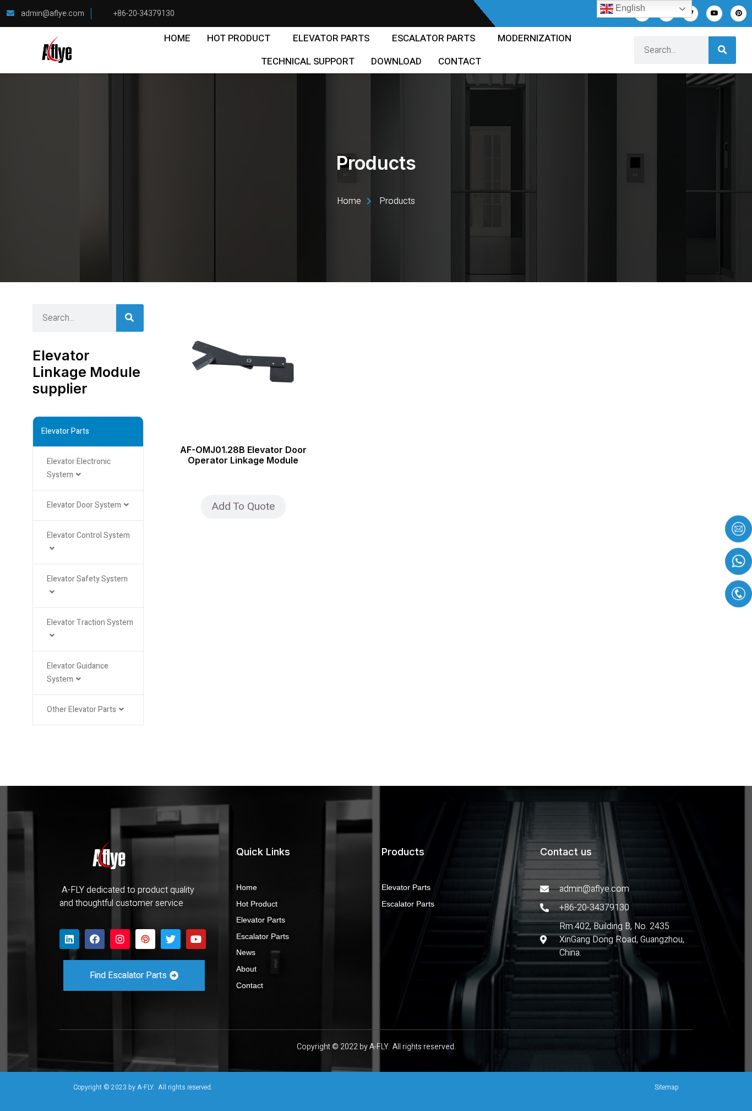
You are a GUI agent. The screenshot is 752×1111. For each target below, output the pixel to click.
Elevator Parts (331, 38)
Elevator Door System (84, 505)
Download (396, 61)
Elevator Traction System (90, 622)
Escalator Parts (433, 38)
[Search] (722, 50)
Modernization (534, 38)
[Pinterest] (738, 13)
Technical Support (308, 61)
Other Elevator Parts (81, 709)
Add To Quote (243, 506)
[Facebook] (95, 939)
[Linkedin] (69, 939)
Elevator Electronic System (79, 468)
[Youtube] (714, 13)
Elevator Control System (88, 535)
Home (177, 38)
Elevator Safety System (87, 579)
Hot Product (238, 38)
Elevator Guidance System (77, 672)
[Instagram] (120, 939)
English (629, 8)
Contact (459, 61)
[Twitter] (171, 939)
